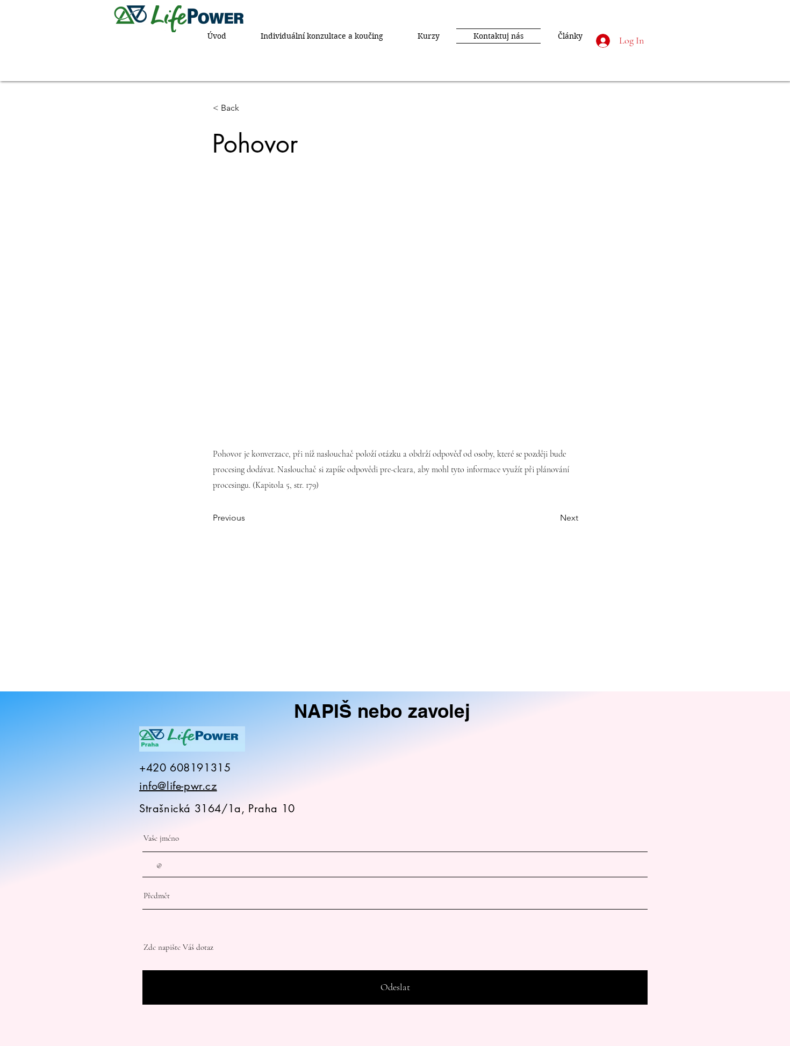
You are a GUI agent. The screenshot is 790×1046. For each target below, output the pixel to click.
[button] (248, 108)
